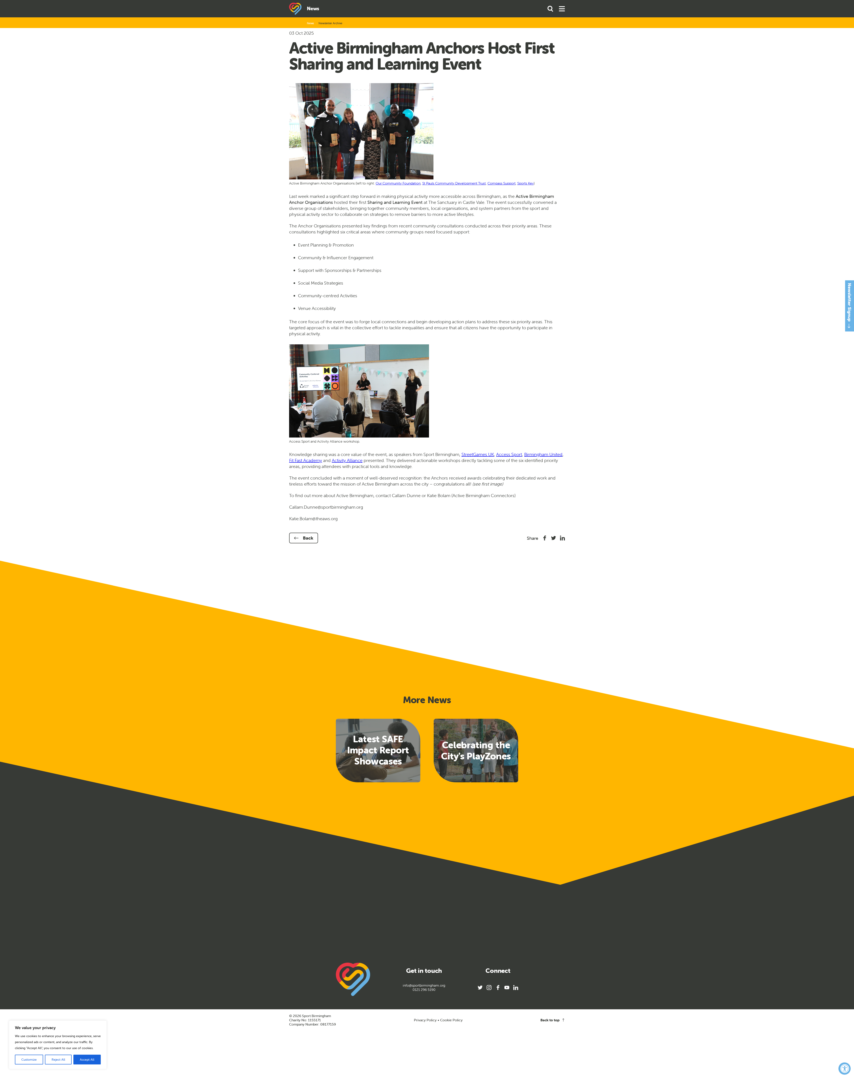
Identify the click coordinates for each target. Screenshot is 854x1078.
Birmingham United (543, 454)
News (310, 23)
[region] (58, 1044)
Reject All (58, 1060)
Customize (29, 1060)
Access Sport (509, 454)
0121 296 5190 (424, 990)
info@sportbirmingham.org (424, 985)
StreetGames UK (477, 454)
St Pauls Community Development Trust (454, 183)
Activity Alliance (347, 460)
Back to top (550, 1020)
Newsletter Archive (330, 23)
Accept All (87, 1060)
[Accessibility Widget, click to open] (844, 1068)
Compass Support (501, 183)
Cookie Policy (451, 1020)
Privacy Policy (425, 1020)
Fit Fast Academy (305, 460)
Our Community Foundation (398, 183)
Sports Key (525, 183)
